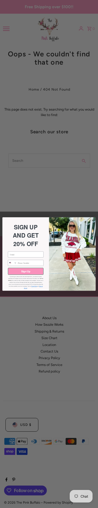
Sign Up (25, 271)
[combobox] (12, 263)
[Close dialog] (92, 220)
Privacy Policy (34, 286)
